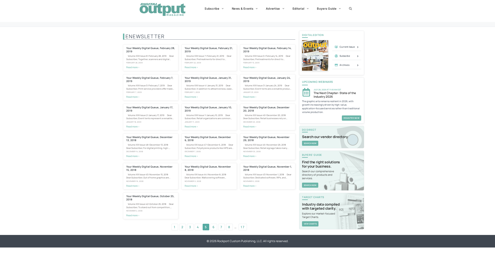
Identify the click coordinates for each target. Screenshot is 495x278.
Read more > (132, 67)
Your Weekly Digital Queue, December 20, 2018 (266, 109)
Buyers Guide (326, 8)
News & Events (242, 8)
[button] (350, 9)
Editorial (299, 8)
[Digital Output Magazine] (162, 9)
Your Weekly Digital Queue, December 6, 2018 (208, 138)
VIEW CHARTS (310, 223)
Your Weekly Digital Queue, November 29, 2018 (266, 138)
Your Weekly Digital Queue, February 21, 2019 (209, 49)
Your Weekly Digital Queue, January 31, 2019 (208, 79)
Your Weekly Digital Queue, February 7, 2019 (149, 79)
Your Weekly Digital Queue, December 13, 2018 (149, 138)
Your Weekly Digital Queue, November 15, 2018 (149, 168)
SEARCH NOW (310, 143)
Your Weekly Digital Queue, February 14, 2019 (267, 49)
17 (243, 227)
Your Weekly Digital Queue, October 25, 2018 (150, 197)
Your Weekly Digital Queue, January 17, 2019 (149, 109)
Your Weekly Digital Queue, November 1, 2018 (267, 168)
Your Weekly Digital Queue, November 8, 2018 (208, 168)
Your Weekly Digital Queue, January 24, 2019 (267, 79)
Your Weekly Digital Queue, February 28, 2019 (150, 49)
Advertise (273, 8)
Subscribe (212, 8)
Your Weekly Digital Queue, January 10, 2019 (208, 109)
